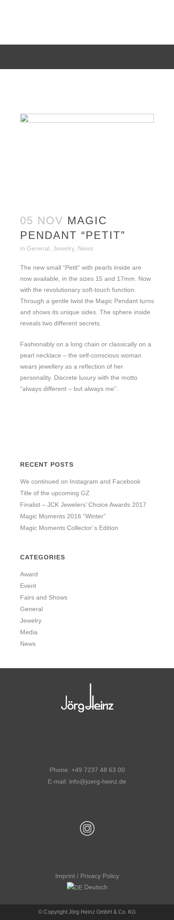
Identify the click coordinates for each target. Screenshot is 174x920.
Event (28, 585)
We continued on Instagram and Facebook (80, 481)
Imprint (65, 875)
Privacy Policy (99, 875)
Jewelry (63, 248)
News (85, 248)
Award (29, 574)
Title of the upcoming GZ (55, 493)
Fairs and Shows (43, 597)
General (38, 248)
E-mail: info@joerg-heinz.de (87, 781)
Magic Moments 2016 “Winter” (63, 516)
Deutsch (95, 887)
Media (28, 632)
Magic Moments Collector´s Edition (69, 527)
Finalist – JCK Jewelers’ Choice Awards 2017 (83, 504)
